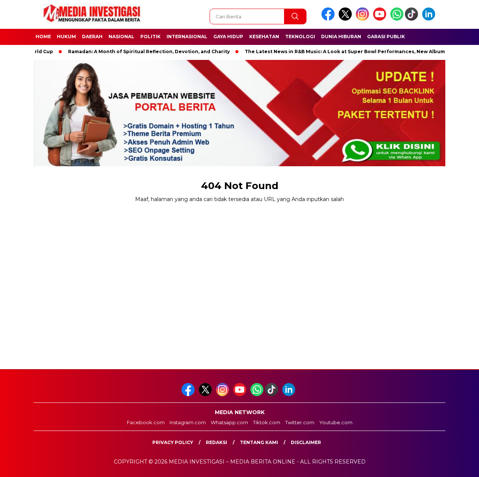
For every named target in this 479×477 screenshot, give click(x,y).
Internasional (187, 36)
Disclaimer (306, 442)
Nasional (121, 36)
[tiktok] (413, 19)
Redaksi (216, 442)
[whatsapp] (396, 19)
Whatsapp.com (229, 422)
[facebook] (329, 19)
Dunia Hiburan (341, 36)
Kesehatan (264, 36)
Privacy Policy (172, 442)
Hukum (66, 36)
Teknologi (300, 36)
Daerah (92, 36)
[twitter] (346, 19)
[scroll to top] (458, 465)
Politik (150, 36)
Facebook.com (146, 422)
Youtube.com (336, 422)
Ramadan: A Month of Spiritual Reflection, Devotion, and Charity (136, 51)
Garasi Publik (386, 36)
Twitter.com (299, 422)
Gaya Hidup (228, 36)
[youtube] (381, 19)
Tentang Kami (259, 442)
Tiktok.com (266, 422)
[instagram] (364, 19)
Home (43, 36)
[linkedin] (430, 19)
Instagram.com (188, 422)
